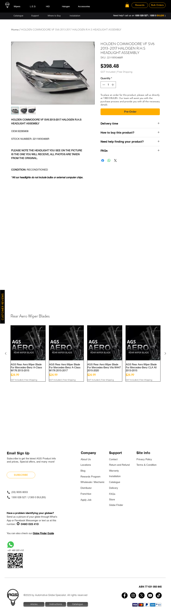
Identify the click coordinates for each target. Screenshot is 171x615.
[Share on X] (115, 160)
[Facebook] (125, 595)
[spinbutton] (108, 84)
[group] (85, 353)
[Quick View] (28, 342)
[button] (127, 5)
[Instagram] (133, 595)
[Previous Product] (6, 353)
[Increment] (113, 84)
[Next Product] (165, 353)
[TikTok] (159, 595)
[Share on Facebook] (103, 160)
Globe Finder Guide (43, 533)
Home (15, 29)
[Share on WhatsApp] (109, 160)
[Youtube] (150, 595)
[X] (142, 595)
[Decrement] (103, 84)
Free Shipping (124, 71)
